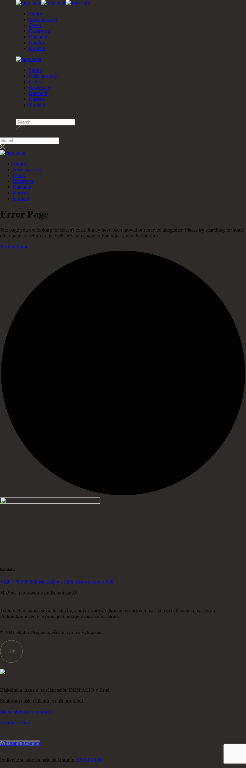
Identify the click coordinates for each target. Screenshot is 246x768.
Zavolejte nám (14, 722)
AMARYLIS (88, 760)
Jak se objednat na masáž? (26, 711)
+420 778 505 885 (18, 582)
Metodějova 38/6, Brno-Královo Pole (76, 582)
